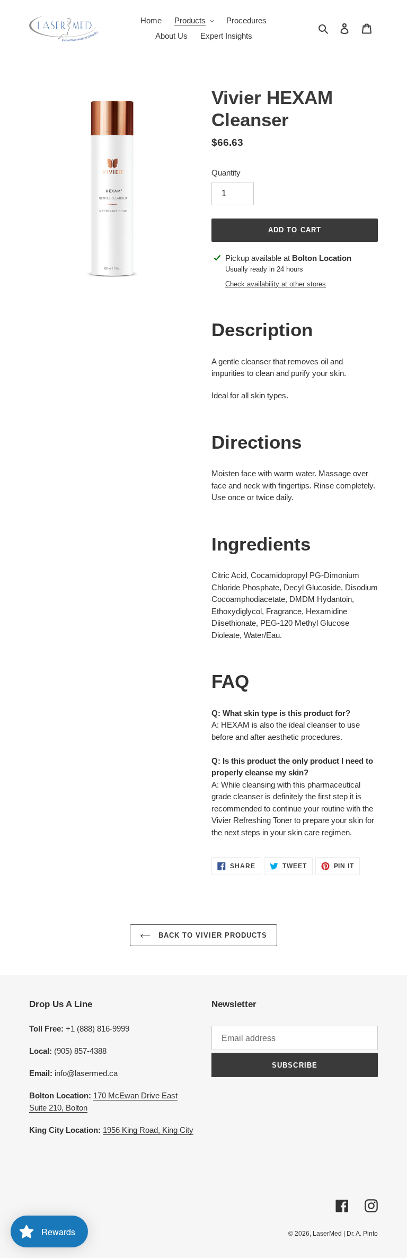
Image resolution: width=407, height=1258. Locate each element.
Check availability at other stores (275, 284)
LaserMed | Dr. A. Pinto (345, 1233)
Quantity (226, 172)
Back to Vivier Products (212, 935)
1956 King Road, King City (148, 1129)
